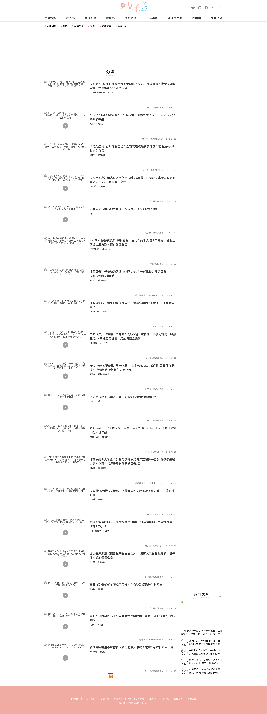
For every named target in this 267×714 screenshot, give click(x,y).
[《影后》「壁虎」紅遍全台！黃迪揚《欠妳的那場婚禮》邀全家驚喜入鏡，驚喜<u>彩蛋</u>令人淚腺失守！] (65, 94)
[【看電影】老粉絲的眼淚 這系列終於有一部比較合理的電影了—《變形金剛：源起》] (65, 282)
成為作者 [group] (216, 18)
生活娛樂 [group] (90, 18)
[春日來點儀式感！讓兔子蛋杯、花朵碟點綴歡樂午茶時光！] (65, 595)
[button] (219, 7)
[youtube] (193, 7)
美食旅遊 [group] (50, 18)
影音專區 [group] (152, 18)
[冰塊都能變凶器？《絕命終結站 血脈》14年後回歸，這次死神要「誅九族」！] (65, 533)
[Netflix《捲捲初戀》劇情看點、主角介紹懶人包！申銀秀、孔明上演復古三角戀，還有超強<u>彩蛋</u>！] (65, 251)
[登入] (213, 7)
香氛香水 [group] (122, 26)
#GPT (92, 123)
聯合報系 (153, 698)
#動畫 (92, 468)
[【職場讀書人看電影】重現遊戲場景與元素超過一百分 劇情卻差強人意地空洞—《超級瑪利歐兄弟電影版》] (65, 470)
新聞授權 (105, 698)
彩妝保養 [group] (106, 26)
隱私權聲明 (139, 698)
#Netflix (106, 249)
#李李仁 (103, 342)
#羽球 (92, 401)
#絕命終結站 (103, 374)
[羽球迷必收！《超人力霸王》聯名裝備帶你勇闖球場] (65, 407)
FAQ (87, 698)
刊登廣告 (75, 698)
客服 (93, 698)
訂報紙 (166, 698)
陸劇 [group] (65, 26)
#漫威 (92, 499)
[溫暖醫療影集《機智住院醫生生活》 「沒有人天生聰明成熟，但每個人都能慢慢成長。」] (65, 564)
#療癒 (104, 311)
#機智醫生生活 (105, 562)
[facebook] (206, 7)
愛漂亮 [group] (70, 18)
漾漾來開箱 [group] (175, 18)
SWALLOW (158, 326)
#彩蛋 (100, 123)
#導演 (92, 374)
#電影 (92, 280)
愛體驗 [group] (196, 18)
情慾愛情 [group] (130, 18)
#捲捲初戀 (94, 249)
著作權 (128, 698)
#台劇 (111, 92)
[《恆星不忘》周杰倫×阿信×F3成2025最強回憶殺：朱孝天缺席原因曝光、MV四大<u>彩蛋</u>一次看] (65, 188)
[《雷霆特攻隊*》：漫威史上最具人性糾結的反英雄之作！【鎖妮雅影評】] (65, 501)
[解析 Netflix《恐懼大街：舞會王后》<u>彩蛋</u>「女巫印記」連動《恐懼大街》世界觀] (65, 439)
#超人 (100, 401)
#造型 (92, 589)
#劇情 (92, 155)
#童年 (106, 530)
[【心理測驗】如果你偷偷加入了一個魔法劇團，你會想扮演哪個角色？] (65, 314)
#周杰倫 (93, 186)
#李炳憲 (93, 651)
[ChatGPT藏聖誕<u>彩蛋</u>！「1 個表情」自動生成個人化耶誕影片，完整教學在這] (65, 126)
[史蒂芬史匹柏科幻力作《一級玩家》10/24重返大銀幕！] (65, 220)
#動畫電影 (102, 280)
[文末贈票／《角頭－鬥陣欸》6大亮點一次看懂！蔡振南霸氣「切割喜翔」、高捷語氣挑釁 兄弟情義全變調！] (65, 345)
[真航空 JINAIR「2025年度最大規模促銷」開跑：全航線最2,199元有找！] (65, 627)
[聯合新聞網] (123, 6)
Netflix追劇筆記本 (155, 451)
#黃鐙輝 (93, 342)
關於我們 (178, 698)
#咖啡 (92, 624)
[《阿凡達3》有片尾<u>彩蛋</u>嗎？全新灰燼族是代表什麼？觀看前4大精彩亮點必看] (65, 157)
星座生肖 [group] (79, 26)
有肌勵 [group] (110, 18)
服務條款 (118, 698)
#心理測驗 (94, 311)
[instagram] (199, 7)
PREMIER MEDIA (155, 514)
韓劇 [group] (92, 26)
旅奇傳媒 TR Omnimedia (151, 639)
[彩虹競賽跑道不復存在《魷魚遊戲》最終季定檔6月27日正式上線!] (65, 658)
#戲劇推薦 (94, 436)
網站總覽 (192, 698)
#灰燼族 (101, 155)
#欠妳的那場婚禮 (97, 92)
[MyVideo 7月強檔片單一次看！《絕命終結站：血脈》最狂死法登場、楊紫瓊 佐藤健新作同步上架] (65, 376)
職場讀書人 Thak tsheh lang (149, 295)
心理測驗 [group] (51, 26)
